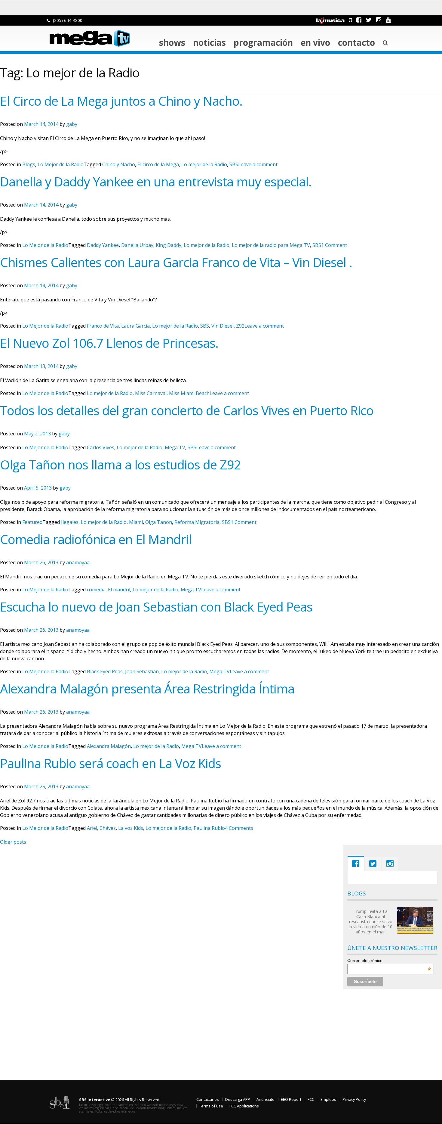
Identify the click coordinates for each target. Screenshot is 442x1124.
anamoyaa (78, 562)
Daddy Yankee (103, 245)
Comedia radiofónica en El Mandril (96, 539)
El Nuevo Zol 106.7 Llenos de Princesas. (109, 343)
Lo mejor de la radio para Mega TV (271, 245)
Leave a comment (258, 164)
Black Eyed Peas (105, 671)
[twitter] (369, 20)
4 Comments (239, 828)
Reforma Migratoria (196, 522)
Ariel (92, 828)
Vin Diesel (222, 325)
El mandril (119, 589)
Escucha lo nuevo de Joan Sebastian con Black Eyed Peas (156, 606)
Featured (32, 522)
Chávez (108, 828)
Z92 (240, 325)
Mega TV (175, 447)
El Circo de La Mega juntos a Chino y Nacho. (121, 100)
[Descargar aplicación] (350, 20)
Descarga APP (237, 1099)
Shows (172, 42)
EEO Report (291, 1099)
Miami (136, 522)
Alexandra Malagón (109, 746)
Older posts (13, 842)
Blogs (28, 164)
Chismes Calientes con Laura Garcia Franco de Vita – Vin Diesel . (176, 262)
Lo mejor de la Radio (204, 164)
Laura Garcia (135, 325)
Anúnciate (265, 1099)
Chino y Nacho (118, 164)
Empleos (328, 1099)
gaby (71, 124)
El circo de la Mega (158, 164)
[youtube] (388, 20)
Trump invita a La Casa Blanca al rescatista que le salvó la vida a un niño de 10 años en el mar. (370, 921)
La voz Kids (130, 828)
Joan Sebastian (142, 671)
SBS (233, 164)
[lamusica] (330, 20)
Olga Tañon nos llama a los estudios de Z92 (120, 464)
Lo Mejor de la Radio (61, 164)
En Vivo (315, 42)
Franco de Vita (103, 325)
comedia (96, 589)
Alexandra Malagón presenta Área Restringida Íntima (147, 688)
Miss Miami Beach (189, 393)
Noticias (209, 42)
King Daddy (168, 245)
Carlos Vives (100, 447)
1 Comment (334, 245)
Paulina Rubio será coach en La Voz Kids (110, 763)
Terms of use (211, 1106)
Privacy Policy (354, 1099)
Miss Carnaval (151, 393)
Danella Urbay (137, 245)
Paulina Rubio (209, 828)
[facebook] (358, 20)
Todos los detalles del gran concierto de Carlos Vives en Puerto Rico (186, 410)
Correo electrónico (389, 960)
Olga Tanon (158, 522)
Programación (263, 42)
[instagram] (378, 20)
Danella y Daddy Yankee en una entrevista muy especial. (156, 181)
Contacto (356, 42)
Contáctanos (207, 1099)
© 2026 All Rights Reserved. (119, 1099)
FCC (311, 1099)
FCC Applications (244, 1106)
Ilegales (69, 522)
